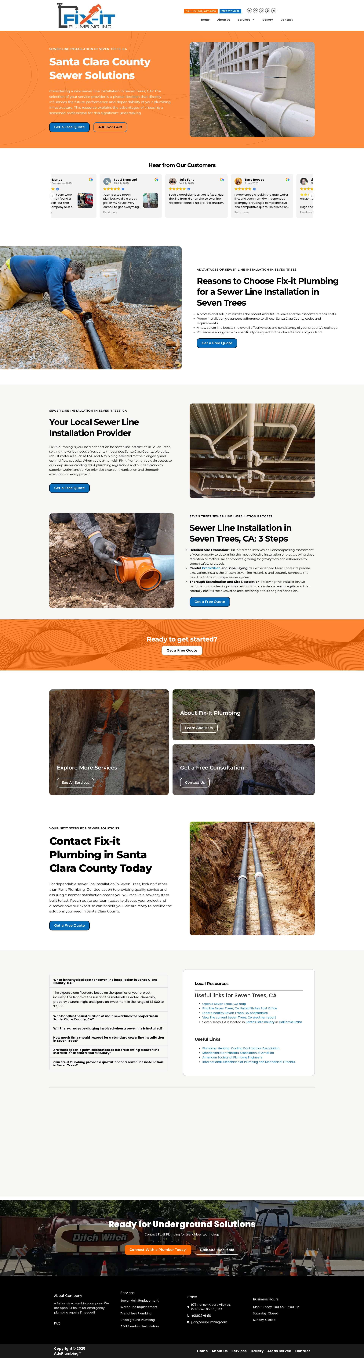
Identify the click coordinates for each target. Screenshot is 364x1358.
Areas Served (279, 1351)
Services (244, 20)
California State (290, 1022)
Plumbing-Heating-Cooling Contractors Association (240, 1048)
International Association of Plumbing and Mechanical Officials (248, 1062)
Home (205, 20)
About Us (223, 20)
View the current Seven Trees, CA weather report (239, 1017)
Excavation (211, 568)
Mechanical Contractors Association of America (238, 1053)
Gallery (267, 20)
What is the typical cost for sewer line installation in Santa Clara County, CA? (105, 981)
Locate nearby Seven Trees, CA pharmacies (235, 1013)
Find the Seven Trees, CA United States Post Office (239, 1008)
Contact (287, 20)
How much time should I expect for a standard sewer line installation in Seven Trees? (108, 1039)
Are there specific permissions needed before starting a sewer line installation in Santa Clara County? (106, 1051)
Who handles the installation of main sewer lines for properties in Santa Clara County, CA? (105, 1018)
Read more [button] (63, 212)
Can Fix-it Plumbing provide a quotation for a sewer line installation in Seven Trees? (108, 1064)
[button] (312, 196)
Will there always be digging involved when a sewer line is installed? (107, 1028)
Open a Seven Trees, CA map (224, 1004)
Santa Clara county (260, 1022)
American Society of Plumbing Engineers (232, 1057)
